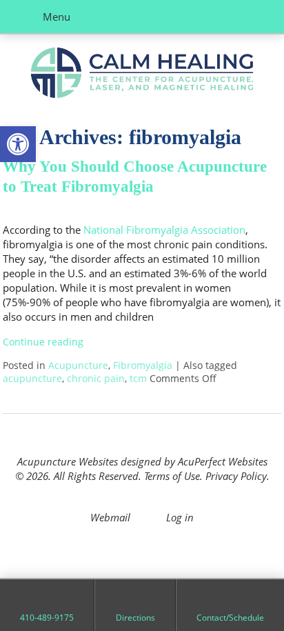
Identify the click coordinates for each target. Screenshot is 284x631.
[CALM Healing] (142, 74)
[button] (18, 144)
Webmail (110, 517)
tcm (138, 378)
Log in (180, 517)
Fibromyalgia (142, 365)
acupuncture (32, 378)
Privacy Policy (236, 476)
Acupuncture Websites (67, 461)
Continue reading (44, 342)
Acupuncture (78, 365)
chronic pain (96, 378)
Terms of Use (172, 476)
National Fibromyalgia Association (164, 230)
